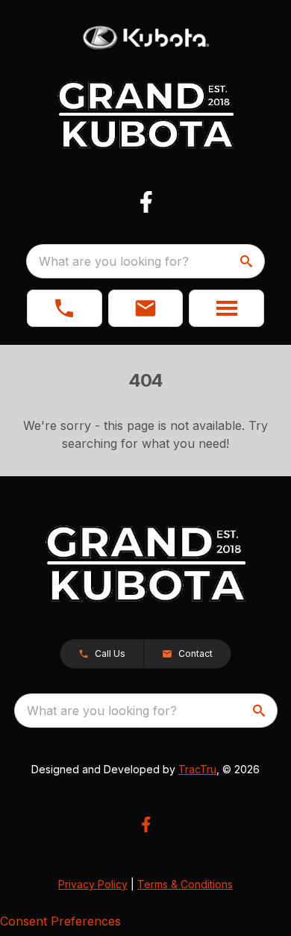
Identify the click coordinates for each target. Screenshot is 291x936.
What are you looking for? (114, 261)
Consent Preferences (60, 921)
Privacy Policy (93, 884)
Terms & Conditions (185, 884)
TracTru (197, 769)
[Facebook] (146, 201)
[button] (64, 308)
